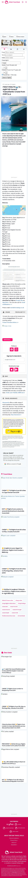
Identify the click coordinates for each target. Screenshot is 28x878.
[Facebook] (12, 349)
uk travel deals (21, 615)
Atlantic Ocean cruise (7, 600)
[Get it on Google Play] (16, 369)
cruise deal (5, 606)
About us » (14, 842)
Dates (3, 58)
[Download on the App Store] (12, 369)
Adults (4, 65)
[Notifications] (22, 2)
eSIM (6, 376)
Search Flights (6, 77)
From (3, 52)
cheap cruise (18, 600)
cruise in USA (15, 612)
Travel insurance (11, 398)
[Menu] (2, 2)
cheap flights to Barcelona (8, 603)
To (2, 55)
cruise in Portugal (17, 609)
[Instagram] (16, 349)
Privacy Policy (14, 871)
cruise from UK (14, 606)
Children (4, 70)
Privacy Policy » (14, 840)
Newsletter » (14, 844)
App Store (5, 302)
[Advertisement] (14, 19)
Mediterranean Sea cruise (8, 615)
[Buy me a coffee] (26, 2)
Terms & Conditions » (14, 838)
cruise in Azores (6, 609)
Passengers (5, 60)
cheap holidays (22, 603)
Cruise (15, 312)
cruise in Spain (5, 612)
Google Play (19, 300)
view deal (7, 339)
